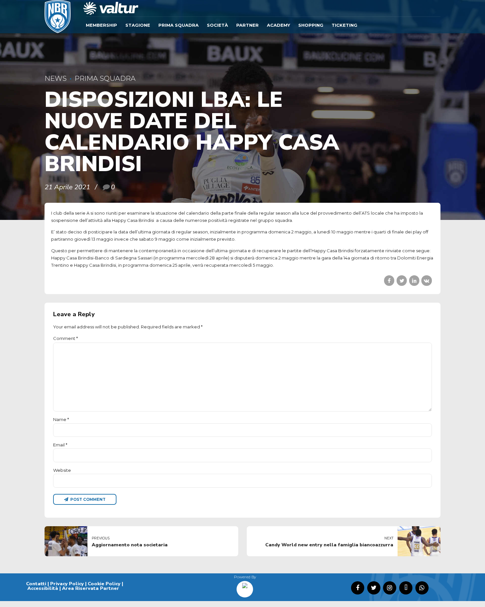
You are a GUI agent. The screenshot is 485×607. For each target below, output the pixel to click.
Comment (65, 338)
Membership (101, 25)
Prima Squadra (178, 25)
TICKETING (344, 25)
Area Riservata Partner (90, 588)
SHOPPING (310, 25)
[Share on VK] (426, 280)
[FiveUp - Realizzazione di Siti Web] (244, 587)
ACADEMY (278, 25)
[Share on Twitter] (402, 280)
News (56, 78)
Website (62, 470)
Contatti (36, 583)
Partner (247, 25)
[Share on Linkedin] (414, 280)
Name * (61, 419)
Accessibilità (42, 588)
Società (217, 25)
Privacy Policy (67, 583)
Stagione (137, 25)
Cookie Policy (104, 583)
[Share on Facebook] (389, 280)
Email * (60, 444)
